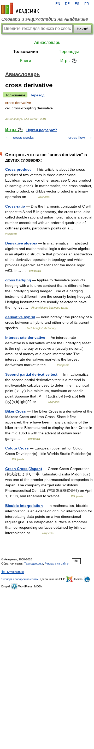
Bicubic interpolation (24, 505)
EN (57, 4)
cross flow (76, 137)
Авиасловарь (47, 42)
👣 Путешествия (12, 571)
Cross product (18, 169)
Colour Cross (17, 448)
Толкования (25, 51)
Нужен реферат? (41, 130)
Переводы (68, 51)
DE (67, 4)
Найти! (82, 29)
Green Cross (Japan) (23, 469)
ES (77, 4)
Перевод (37, 95)
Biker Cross (15, 411)
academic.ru (20, 8)
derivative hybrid (20, 317)
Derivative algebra (21, 243)
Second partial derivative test (31, 374)
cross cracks (23, 137)
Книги (25, 60)
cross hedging (18, 280)
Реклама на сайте (56, 563)
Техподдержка (33, 563)
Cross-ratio (15, 206)
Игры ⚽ (68, 60)
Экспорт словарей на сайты (19, 579)
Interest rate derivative (25, 337)
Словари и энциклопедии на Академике (44, 19)
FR (86, 4)
